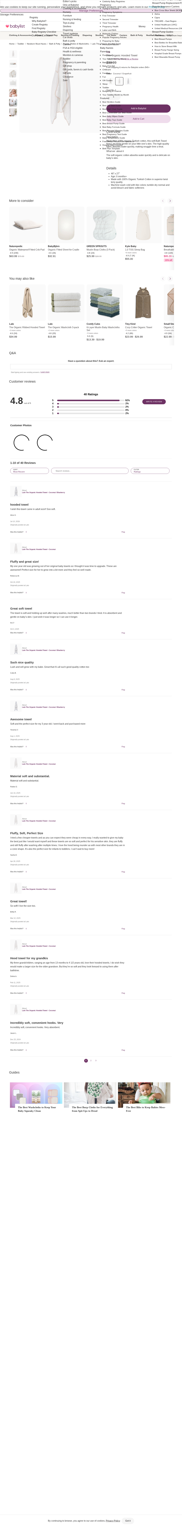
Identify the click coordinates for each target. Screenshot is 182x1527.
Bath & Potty (137, 35)
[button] (91, 400)
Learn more (45, 372)
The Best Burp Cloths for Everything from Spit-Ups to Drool (92, 1109)
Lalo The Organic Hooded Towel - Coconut (39, 549)
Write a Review (154, 402)
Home (12, 44)
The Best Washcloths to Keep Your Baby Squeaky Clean (37, 1109)
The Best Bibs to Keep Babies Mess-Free (146, 1109)
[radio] (13, 54)
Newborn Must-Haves (36, 44)
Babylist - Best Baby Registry (15, 26)
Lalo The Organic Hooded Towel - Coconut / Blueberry (43, 493)
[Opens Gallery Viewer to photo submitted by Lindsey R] (21, 442)
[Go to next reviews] (100, 1061)
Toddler (20, 44)
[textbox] (91, 366)
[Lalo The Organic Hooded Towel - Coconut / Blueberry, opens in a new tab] (15, 491)
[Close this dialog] (0, 2)
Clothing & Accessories (20, 35)
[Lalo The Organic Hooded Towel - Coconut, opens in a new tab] (15, 548)
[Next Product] (170, 201)
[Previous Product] (163, 201)
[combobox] (29, 471)
